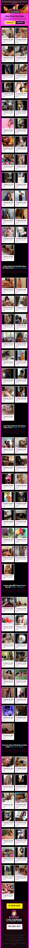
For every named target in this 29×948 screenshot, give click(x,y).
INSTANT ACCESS (10, 22)
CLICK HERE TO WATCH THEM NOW (14, 926)
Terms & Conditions (18, 937)
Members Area (8, 935)
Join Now (14, 935)
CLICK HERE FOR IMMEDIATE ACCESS (14, 905)
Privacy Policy (10, 937)
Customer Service (20, 935)
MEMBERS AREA (20, 22)
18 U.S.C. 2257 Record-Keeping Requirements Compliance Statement (14, 940)
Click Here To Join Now (20, 268)
